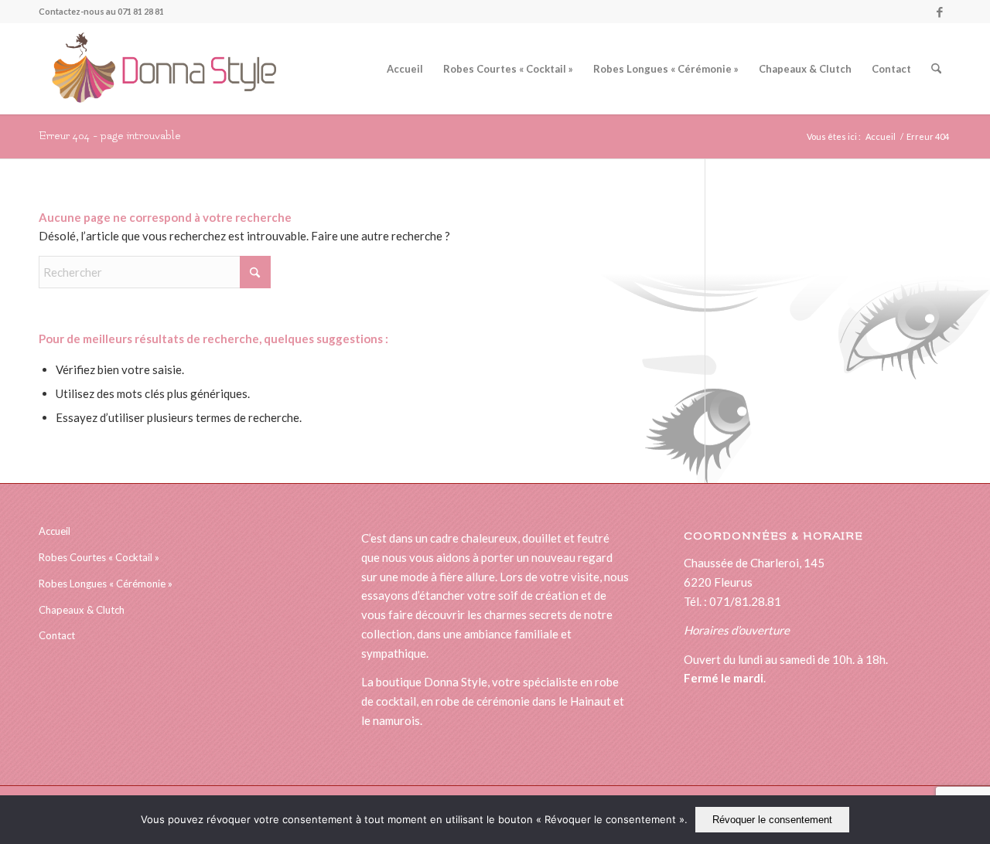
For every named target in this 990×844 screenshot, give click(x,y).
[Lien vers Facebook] (939, 11)
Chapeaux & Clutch (82, 610)
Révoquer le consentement (772, 819)
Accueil (54, 531)
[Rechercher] (936, 68)
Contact (57, 635)
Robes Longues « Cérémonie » (105, 583)
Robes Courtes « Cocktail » (99, 557)
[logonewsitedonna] (157, 68)
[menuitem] (405, 68)
